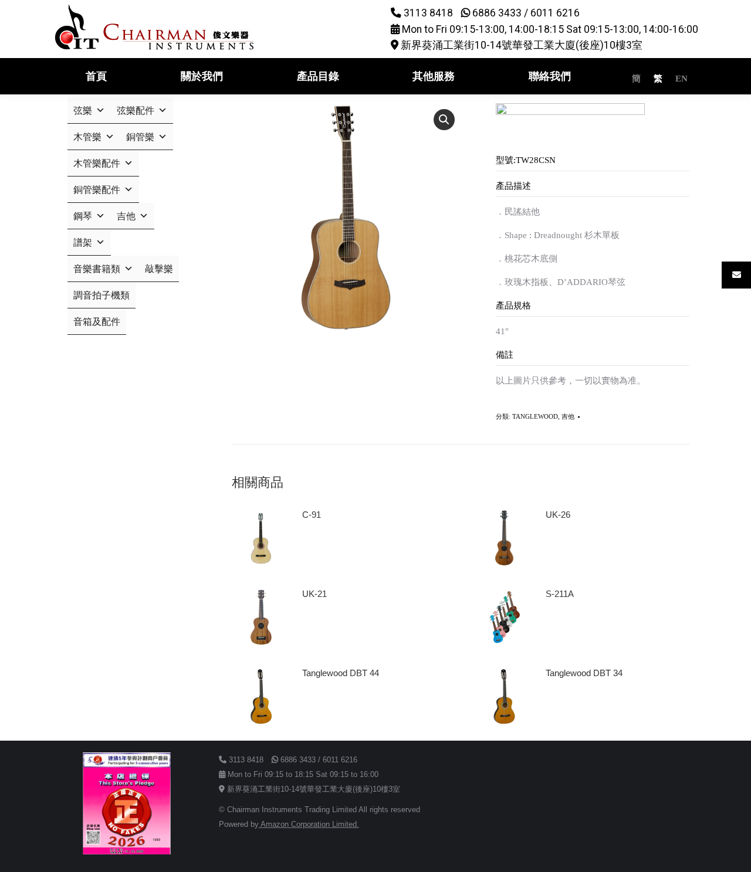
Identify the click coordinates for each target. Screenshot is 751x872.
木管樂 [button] (87, 137)
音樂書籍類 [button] (96, 269)
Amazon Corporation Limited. (309, 824)
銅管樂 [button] (140, 137)
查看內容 (324, 548)
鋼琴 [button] (82, 216)
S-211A (560, 594)
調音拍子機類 (101, 295)
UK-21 (314, 594)
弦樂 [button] (82, 111)
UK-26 (558, 515)
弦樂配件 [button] (135, 111)
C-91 (311, 515)
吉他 (567, 416)
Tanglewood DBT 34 (584, 673)
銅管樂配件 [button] (96, 190)
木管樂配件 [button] (96, 163)
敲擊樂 (159, 269)
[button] (444, 119)
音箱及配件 (96, 322)
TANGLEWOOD (535, 416)
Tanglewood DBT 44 (340, 673)
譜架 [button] (82, 242)
